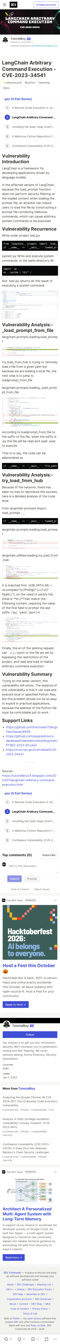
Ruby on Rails (38, 1325)
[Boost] (46, 1339)
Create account (46, 4)
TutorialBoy (18, 38)
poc (6, 88)
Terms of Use (30, 1313)
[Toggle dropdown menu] (55, 900)
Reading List (44, 1284)
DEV (16, 1321)
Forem (16, 1318)
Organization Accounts (19, 1299)
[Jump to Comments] (21, 1339)
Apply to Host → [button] (15, 1004)
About (13, 1303)
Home (10, 1284)
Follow (30, 1034)
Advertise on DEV (35, 1294)
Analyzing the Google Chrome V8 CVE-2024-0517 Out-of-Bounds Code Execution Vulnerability (29, 1103)
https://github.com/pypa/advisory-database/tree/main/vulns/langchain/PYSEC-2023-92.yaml (32, 740)
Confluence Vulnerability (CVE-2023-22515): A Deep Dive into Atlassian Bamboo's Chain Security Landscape (26, 1152)
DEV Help (18, 1294)
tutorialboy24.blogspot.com (44, 45)
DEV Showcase (43, 1299)
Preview (32, 878)
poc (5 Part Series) (18, 99)
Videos (20, 1289)
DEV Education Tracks (40, 1289)
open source (34, 1318)
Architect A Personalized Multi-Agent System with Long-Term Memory (27, 1214)
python (30, 82)
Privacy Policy (40, 1308)
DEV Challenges (25, 1284)
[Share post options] (55, 1339)
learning (44, 82)
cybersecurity (12, 82)
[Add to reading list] (35, 1339)
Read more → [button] (13, 1257)
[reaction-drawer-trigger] (8, 1339)
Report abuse (42, 889)
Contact (23, 1303)
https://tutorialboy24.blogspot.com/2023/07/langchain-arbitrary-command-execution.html (29, 780)
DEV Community (12, 1272)
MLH (48, 1303)
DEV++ (10, 1289)
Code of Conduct (20, 889)
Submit (14, 878)
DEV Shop (36, 1303)
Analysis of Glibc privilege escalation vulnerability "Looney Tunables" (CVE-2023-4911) (26, 1126)
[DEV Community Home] (13, 4)
